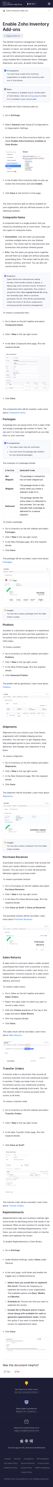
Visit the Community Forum (26, 1392)
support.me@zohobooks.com (26, 1430)
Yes (8, 1371)
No (18, 1371)
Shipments (8, 796)
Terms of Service (28, 1463)
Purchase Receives (23, 919)
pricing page (33, 96)
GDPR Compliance (42, 1468)
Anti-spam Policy (11, 1463)
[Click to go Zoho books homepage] (8, 4)
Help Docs (18, 4)
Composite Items (17, 412)
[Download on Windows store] (31, 1442)
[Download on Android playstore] (22, 1442)
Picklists (6, 687)
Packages (7, 562)
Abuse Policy (26, 1472)
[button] (29, 4)
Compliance (28, 1459)
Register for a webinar (26, 1411)
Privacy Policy (43, 1463)
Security (17, 1459)
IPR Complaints (43, 1459)
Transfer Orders (16, 1205)
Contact (7, 1459)
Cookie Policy (26, 1468)
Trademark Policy (10, 1468)
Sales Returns (15, 1035)
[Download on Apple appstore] (26, 1442)
